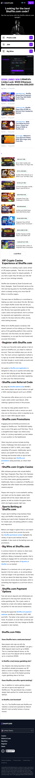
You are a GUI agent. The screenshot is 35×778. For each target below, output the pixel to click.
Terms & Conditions (6, 760)
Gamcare (17, 774)
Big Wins (3, 88)
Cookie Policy (26, 760)
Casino (3, 736)
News (3, 746)
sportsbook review (13, 535)
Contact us (4, 762)
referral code (17, 387)
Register (4, 744)
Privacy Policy (17, 760)
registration (18, 368)
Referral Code (6, 738)
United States (8, 730)
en (24, 3)
